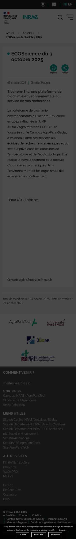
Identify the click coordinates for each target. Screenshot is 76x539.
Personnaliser (55, 534)
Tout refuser (22, 534)
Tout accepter (38, 534)
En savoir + (63, 530)
